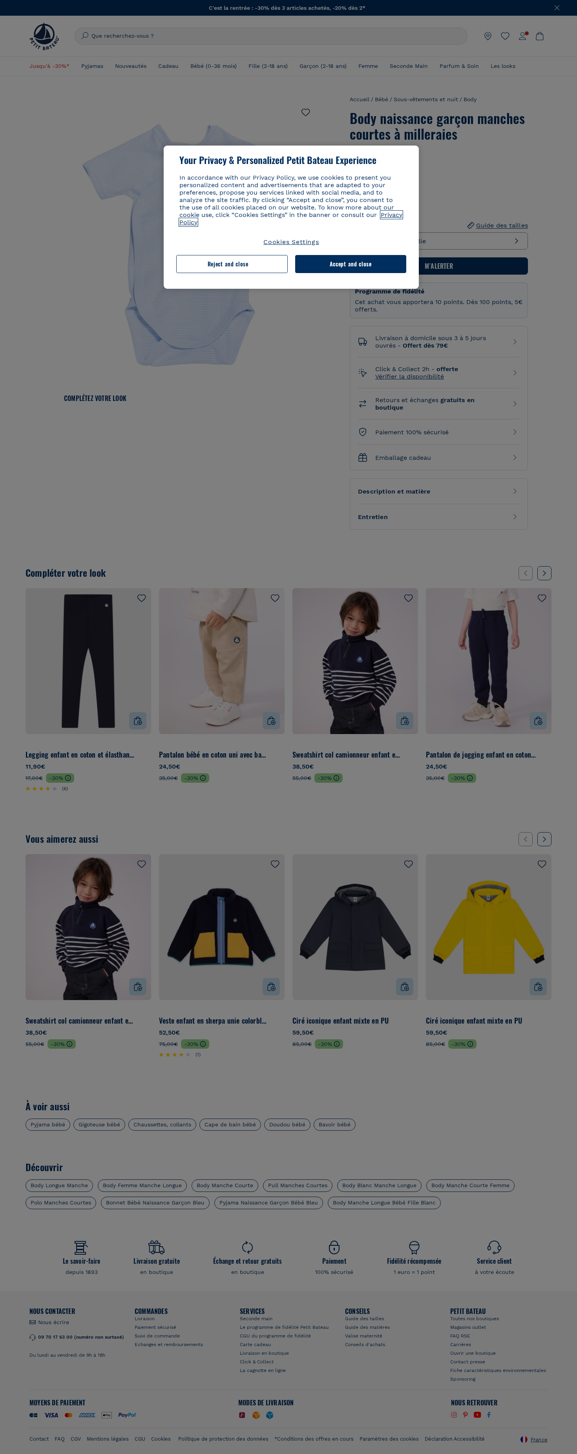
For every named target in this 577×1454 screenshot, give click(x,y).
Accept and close (351, 264)
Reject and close (228, 264)
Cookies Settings (291, 242)
